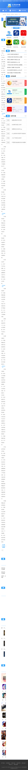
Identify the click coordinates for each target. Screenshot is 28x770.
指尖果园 (23, 47)
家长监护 (24, 763)
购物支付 (16, 14)
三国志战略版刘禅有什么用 (5, 638)
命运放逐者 (5, 719)
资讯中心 (14, 10)
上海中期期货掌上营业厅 (18, 98)
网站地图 (16, 764)
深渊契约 (2, 748)
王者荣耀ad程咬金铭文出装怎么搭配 (5, 649)
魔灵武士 (5, 728)
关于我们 (3, 763)
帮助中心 (11, 764)
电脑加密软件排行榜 (17, 120)
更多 (26, 50)
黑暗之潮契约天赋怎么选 (13, 59)
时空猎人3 (2, 756)
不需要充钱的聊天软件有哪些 (19, 142)
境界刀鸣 (5, 748)
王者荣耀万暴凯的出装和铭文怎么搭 (1, 638)
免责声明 (18, 763)
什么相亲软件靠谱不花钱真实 (19, 133)
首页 (6, 10)
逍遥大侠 (5, 691)
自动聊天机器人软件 (17, 124)
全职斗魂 (5, 756)
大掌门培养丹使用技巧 (13, 54)
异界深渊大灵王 (5, 700)
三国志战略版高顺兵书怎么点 (5, 627)
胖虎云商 (9, 47)
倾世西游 (2, 691)
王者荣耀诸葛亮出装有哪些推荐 (1, 649)
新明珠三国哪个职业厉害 (13, 67)
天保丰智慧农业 (17, 47)
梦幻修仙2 (2, 700)
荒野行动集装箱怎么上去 (13, 62)
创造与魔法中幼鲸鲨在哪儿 (14, 72)
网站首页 (8, 14)
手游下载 (23, 10)
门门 (23, 37)
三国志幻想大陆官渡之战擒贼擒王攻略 (15, 64)
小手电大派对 (2, 728)
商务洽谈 (13, 763)
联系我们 (8, 763)
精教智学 (9, 37)
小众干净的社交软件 (17, 138)
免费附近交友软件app (17, 129)
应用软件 (12, 14)
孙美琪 (2, 719)
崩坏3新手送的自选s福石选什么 (1, 627)
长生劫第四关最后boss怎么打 (14, 70)
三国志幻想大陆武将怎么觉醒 (14, 57)
